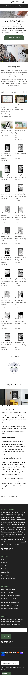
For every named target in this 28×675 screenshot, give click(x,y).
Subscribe (6, 636)
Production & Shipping (8, 578)
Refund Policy (5, 572)
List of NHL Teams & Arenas (9, 608)
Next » (17, 356)
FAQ (2, 559)
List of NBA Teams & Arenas (9, 605)
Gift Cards (4, 565)
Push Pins (4, 562)
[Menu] (1, 1)
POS (14, 667)
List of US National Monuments (10, 595)
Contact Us (4, 569)
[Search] (5, 1)
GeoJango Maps (8, 667)
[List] (26, 92)
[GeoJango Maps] (14, 2)
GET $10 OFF (6, 673)
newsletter (9, 619)
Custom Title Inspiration (8, 589)
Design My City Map (14, 37)
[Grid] (23, 92)
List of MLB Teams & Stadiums (10, 602)
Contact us (20, 81)
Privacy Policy (5, 575)
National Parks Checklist (8, 592)
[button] (1, 174)
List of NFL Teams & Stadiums (10, 599)
